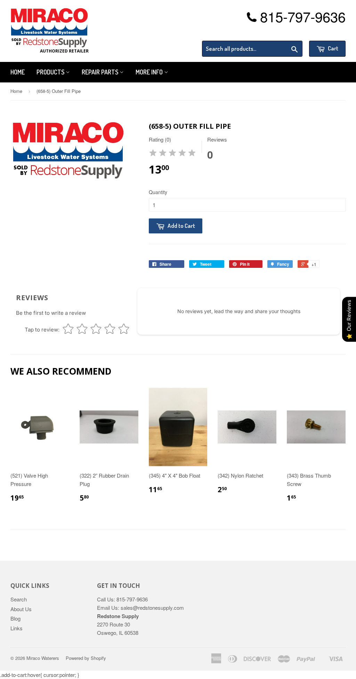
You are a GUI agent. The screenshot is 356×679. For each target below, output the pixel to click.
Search (18, 599)
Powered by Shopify (86, 658)
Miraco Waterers (42, 658)
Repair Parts (101, 72)
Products (51, 72)
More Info (150, 72)
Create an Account (326, 32)
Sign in (288, 32)
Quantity (158, 192)
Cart (332, 48)
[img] (172, 154)
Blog (15, 618)
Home (17, 72)
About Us (21, 609)
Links (16, 628)
